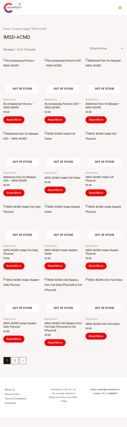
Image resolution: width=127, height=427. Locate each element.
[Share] (18, 420)
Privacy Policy (12, 394)
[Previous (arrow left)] (3, 425)
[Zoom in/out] (3, 420)
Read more (14, 119)
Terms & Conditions (15, 398)
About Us (10, 389)
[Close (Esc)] (25, 420)
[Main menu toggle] (120, 8)
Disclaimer (10, 403)
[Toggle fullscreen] (10, 420)
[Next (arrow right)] (10, 425)
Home (6, 28)
